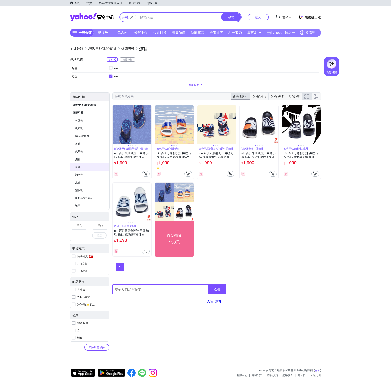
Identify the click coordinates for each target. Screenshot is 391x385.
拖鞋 (77, 159)
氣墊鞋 (79, 151)
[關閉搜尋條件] (131, 17)
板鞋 (77, 144)
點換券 (103, 32)
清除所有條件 (97, 347)
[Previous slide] (115, 124)
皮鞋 (77, 182)
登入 (258, 17)
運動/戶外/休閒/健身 (84, 105)
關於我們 (257, 375)
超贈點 (310, 32)
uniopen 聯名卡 (283, 32)
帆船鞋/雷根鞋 (83, 198)
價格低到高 (259, 96)
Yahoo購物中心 (92, 17)
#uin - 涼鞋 (214, 301)
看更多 (252, 32)
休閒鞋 (79, 120)
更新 (317, 370)
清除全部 (127, 59)
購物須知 (272, 375)
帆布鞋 (79, 128)
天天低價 (178, 32)
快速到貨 (159, 32)
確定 (99, 235)
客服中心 (242, 375)
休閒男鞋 (78, 113)
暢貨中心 (140, 32)
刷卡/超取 (235, 32)
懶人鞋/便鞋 (82, 136)
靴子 (77, 205)
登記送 (122, 32)
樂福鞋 (79, 190)
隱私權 (302, 375)
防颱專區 (197, 32)
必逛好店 (216, 32)
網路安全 (287, 375)
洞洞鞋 (79, 175)
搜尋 (217, 289)
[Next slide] (148, 124)
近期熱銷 (294, 96)
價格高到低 (277, 96)
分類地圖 (315, 375)
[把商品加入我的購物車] (146, 174)
